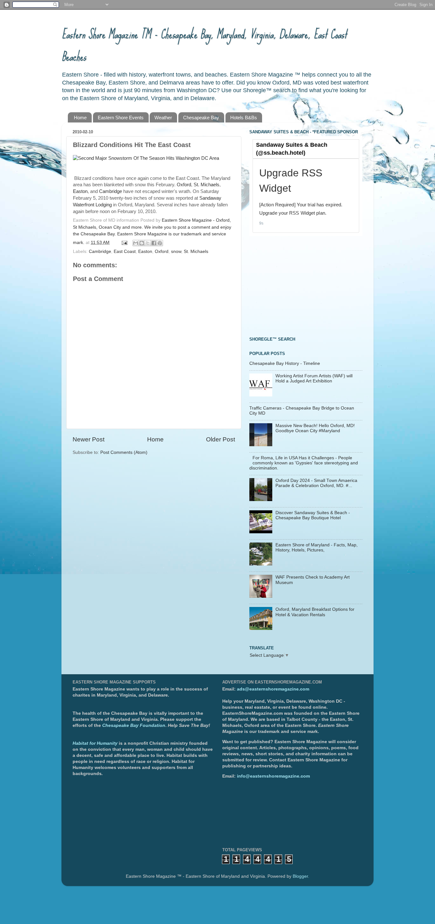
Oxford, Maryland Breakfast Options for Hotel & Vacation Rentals (314, 612)
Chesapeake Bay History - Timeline (284, 363)
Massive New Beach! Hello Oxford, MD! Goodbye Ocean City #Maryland (315, 428)
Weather (163, 117)
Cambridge (110, 191)
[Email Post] (124, 242)
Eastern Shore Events (121, 117)
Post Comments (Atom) (123, 452)
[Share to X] (148, 243)
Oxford (184, 184)
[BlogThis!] (142, 243)
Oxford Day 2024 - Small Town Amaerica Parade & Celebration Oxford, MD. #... (316, 483)
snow (176, 251)
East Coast (125, 251)
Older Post (220, 439)
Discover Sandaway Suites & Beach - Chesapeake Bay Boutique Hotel (312, 515)
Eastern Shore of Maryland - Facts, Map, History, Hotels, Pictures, (316, 547)
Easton (80, 191)
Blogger (300, 876)
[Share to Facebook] (154, 243)
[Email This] (135, 243)
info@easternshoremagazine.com (273, 776)
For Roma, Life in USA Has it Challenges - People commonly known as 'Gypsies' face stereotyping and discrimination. (303, 462)
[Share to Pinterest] (160, 243)
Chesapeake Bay (201, 117)
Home (80, 117)
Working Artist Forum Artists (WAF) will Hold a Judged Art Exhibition (314, 378)
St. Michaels (206, 184)
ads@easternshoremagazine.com (273, 689)
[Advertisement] (297, 285)
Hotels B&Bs (243, 117)
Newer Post (88, 439)
